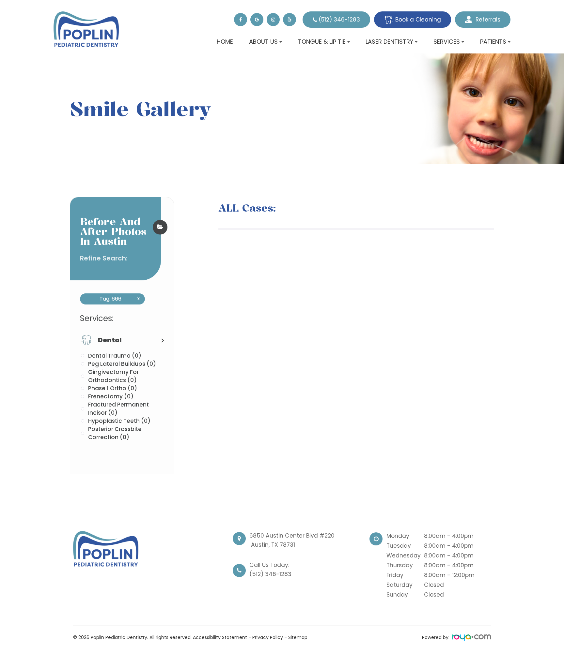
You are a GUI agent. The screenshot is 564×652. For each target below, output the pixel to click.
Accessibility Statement (220, 637)
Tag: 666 (117, 299)
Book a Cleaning (418, 19)
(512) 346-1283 (339, 19)
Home (225, 41)
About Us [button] (263, 41)
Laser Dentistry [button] (389, 41)
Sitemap (297, 637)
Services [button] (446, 41)
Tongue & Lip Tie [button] (322, 41)
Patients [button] (493, 41)
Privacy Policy (267, 637)
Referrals (488, 19)
